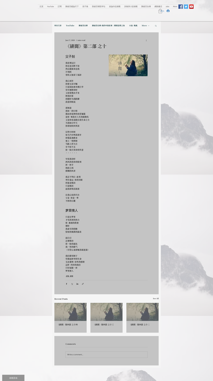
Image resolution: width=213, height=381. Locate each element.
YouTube (70, 26)
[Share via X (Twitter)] (72, 284)
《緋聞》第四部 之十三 (103, 325)
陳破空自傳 (83, 26)
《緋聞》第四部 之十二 (139, 325)
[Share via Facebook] (66, 284)
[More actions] (146, 40)
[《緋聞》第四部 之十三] (107, 312)
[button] (156, 26)
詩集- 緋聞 (69, 276)
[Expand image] (128, 65)
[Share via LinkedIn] (77, 284)
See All (156, 299)
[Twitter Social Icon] (186, 6)
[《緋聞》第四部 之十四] (70, 312)
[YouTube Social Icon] (191, 6)
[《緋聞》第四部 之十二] (142, 312)
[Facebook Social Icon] (180, 6)
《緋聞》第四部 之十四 (67, 325)
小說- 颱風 (133, 26)
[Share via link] (83, 284)
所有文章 (57, 26)
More (144, 26)
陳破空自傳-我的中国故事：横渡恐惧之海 (108, 26)
